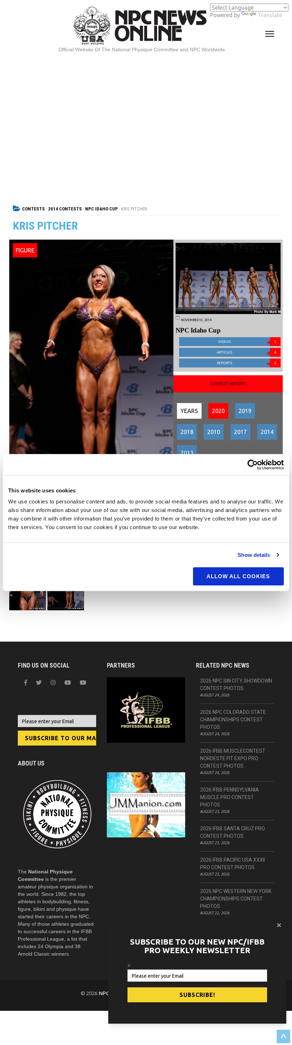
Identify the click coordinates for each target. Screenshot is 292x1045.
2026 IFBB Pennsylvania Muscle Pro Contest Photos (229, 797)
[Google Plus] (67, 682)
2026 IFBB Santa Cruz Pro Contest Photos (232, 832)
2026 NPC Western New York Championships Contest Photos (235, 898)
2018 (187, 432)
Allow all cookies (238, 576)
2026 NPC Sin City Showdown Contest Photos (236, 684)
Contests (33, 208)
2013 (187, 453)
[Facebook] (25, 682)
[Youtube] (83, 682)
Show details (254, 555)
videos (247, 341)
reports (246, 363)
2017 (240, 432)
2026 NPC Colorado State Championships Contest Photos (233, 719)
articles (246, 352)
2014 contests (65, 208)
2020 (218, 411)
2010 (213, 432)
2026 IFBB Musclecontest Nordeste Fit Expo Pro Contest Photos (232, 758)
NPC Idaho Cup (101, 208)
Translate (269, 15)
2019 (245, 411)
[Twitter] (39, 682)
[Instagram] (53, 682)
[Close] (279, 925)
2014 (267, 432)
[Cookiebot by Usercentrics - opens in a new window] (252, 464)
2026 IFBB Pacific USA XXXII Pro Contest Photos (232, 863)
